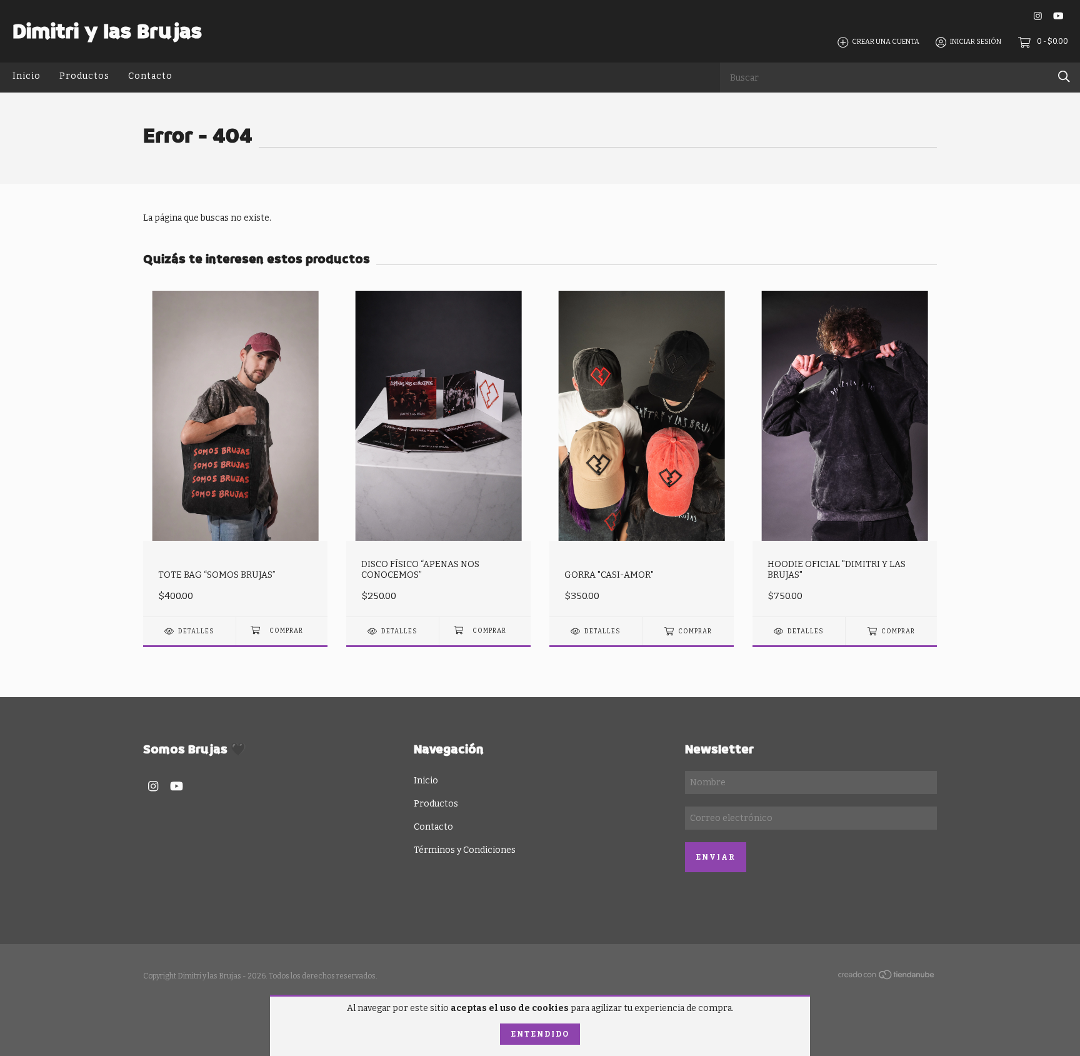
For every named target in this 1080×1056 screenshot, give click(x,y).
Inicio (26, 76)
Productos (84, 76)
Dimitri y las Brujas (107, 31)
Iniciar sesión (975, 42)
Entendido (540, 1034)
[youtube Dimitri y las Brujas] (1058, 16)
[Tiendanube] (887, 977)
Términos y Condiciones (465, 850)
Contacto (150, 76)
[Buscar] (1064, 77)
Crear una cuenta (885, 42)
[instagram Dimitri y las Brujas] (1038, 16)
